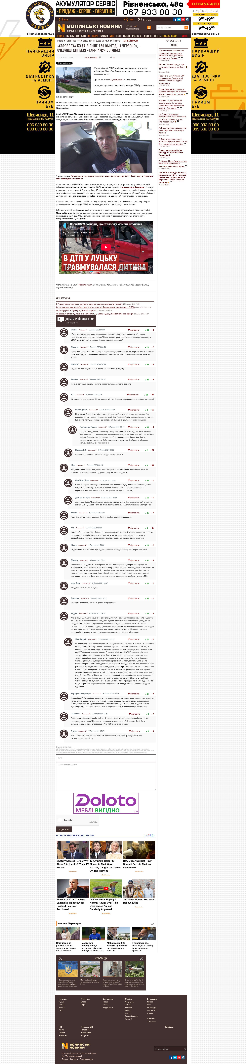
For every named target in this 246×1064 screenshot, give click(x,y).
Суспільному (117, 79)
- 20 (152, 450)
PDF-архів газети (173, 40)
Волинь (62, 1004)
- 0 (153, 379)
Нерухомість (108, 1007)
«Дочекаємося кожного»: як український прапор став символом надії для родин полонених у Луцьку (171, 54)
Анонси (105, 40)
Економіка (81, 36)
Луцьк (61, 1001)
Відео (85, 40)
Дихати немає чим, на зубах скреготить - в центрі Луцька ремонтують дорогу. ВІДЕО (95, 307)
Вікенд (127, 1010)
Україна (62, 1007)
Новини (173, 45)
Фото (79, 40)
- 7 (153, 512)
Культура (104, 36)
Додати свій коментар (79, 319)
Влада (83, 1001)
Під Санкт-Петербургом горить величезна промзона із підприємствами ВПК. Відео (173, 164)
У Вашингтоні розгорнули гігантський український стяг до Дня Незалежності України (173, 141)
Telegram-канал (84, 284)
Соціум (128, 998)
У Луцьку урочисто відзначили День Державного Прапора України (172, 130)
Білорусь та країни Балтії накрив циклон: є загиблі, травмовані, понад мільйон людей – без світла (171, 104)
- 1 (153, 480)
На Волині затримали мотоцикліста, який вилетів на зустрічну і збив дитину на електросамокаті (172, 118)
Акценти (147, 36)
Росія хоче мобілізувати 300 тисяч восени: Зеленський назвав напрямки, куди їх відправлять (171, 79)
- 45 (152, 394)
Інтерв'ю (61, 40)
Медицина (129, 1001)
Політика (70, 36)
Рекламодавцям (86, 1059)
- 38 (152, 465)
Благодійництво (131, 1016)
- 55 (152, 409)
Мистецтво (151, 1010)
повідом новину (169, 36)
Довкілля (128, 1007)
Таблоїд (126, 36)
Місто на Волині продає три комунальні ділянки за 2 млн (172, 65)
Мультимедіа (101, 958)
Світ (60, 1010)
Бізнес (105, 1004)
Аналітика (71, 40)
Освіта (127, 1004)
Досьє (98, 40)
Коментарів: (91, 57)
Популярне (115, 40)
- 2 (153, 329)
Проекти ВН (137, 36)
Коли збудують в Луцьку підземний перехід (76, 310)
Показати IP (83, 330)
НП (60, 1026)
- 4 (153, 427)
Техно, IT (128, 1019)
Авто (61, 1029)
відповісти (134, 329)
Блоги (92, 40)
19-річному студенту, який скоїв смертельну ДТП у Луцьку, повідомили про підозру (94, 313)
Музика (150, 1001)
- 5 (153, 364)
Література (151, 1007)
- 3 (153, 560)
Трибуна (157, 36)
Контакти (74, 1059)
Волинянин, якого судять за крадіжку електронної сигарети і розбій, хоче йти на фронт (173, 92)
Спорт (118, 36)
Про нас (65, 1059)
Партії (83, 1004)
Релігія (128, 1013)
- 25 (152, 527)
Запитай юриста (130, 40)
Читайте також (63, 298)
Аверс (184, 36)
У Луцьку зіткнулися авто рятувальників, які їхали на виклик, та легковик (89, 303)
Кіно (149, 1004)
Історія (150, 1013)
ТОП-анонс (151, 1021)
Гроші (105, 1001)
